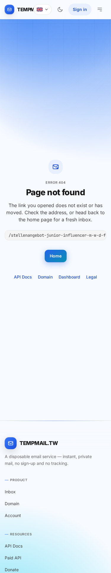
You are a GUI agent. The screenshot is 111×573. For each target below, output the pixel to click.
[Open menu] (99, 9)
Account (13, 515)
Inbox (10, 491)
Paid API (13, 557)
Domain (45, 276)
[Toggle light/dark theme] (60, 9)
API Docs (23, 276)
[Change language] (42, 9)
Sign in (80, 9)
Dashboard (69, 276)
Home (56, 255)
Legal (91, 276)
